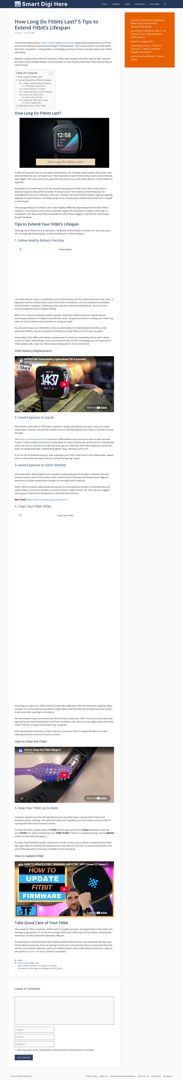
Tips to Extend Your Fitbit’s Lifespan (35, 80)
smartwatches (67, 42)
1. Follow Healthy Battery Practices (36, 83)
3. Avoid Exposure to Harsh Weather (37, 91)
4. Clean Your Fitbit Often (32, 94)
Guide (127, 4)
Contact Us (156, 1076)
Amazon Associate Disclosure (122, 1076)
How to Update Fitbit (33, 103)
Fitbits (24, 315)
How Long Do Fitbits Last (28, 963)
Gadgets (116, 4)
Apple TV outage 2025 (142, 41)
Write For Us (143, 1076)
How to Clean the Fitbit (34, 97)
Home (104, 4)
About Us (104, 1076)
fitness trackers (48, 42)
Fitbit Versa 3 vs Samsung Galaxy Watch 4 (47, 499)
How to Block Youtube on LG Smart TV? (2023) (37, 965)
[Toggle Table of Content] (49, 73)
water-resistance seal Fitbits (32, 439)
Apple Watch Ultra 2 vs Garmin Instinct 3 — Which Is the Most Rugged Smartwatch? (146, 48)
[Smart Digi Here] (18, 4)
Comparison (140, 4)
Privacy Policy (91, 1076)
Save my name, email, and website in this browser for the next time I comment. (55, 1049)
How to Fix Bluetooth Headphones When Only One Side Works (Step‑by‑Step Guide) (148, 23)
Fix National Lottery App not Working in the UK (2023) (40, 968)
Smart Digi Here (45, 4)
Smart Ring (154, 4)
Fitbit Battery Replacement (35, 86)
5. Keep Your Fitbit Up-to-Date (35, 100)
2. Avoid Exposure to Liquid (33, 88)
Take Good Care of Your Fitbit (32, 105)
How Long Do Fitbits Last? (30, 76)
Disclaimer (167, 1076)
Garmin (32, 951)
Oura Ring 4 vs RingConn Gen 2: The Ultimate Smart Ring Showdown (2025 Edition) (148, 34)
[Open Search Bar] (165, 4)
